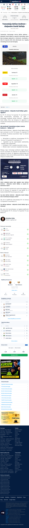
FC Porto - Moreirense (4, 445)
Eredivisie (17, 468)
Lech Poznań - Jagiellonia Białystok (7, 438)
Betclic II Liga (17, 441)
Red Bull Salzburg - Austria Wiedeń (7, 471)
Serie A (16, 435)
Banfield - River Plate (4, 468)
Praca (24, 497)
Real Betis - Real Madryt (5, 443)
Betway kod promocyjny (5, 492)
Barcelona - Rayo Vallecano (5, 429)
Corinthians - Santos (4, 461)
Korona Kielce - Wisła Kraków (6, 450)
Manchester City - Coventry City (6, 448)
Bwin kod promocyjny (4, 493)
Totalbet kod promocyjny (5, 486)
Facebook (6, 499)
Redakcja (7, 497)
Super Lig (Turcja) (18, 469)
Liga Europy (17, 457)
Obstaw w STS (14, 355)
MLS (15, 472)
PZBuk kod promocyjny (4, 488)
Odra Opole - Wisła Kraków (5, 431)
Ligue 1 (16, 436)
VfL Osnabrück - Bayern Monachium (4, 435)
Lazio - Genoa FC (3, 462)
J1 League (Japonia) (18, 442)
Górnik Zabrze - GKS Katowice (6, 457)
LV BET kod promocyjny (4, 485)
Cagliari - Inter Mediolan (5, 454)
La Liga (16, 432)
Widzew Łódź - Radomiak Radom (6, 447)
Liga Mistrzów (17, 438)
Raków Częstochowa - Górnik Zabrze (6, 437)
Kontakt (2, 497)
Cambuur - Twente (3, 467)
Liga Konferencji (18, 455)
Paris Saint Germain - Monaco (6, 444)
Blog (1, 499)
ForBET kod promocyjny (5, 480)
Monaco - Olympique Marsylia (6, 464)
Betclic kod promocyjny (5, 482)
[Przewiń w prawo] (27, 8)
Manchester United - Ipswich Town (6, 455)
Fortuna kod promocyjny (5, 478)
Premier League (18, 431)
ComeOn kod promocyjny (5, 489)
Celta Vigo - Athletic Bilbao (5, 458)
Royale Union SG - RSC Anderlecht (7, 472)
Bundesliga (17, 434)
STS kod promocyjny (4, 479)
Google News (12, 499)
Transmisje (5, 12)
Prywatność (13, 497)
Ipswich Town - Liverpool (5, 441)
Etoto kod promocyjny (4, 490)
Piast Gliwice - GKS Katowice (5, 440)
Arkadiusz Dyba (10, 218)
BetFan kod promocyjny (5, 483)
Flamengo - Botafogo (4, 459)
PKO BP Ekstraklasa (18, 429)
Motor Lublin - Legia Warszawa (6, 432)
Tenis (9, 12)
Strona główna (1, 12)
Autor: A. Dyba (12, 31)
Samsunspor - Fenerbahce (5, 465)
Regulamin (19, 497)
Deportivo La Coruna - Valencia (6, 469)
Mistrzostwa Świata (18, 445)
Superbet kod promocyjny (5, 476)
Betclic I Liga (17, 439)
